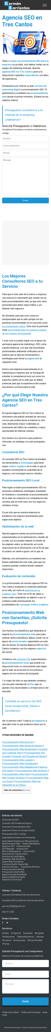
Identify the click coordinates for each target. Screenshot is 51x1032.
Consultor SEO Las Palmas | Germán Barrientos (23, 900)
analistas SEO (24, 659)
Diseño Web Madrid (31, 844)
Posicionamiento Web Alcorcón (17, 742)
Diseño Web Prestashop (12, 861)
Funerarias (28, 933)
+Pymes (5, 944)
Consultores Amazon (30, 867)
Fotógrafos (16, 933)
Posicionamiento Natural (13, 869)
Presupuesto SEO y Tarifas (14, 834)
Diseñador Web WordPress (14, 859)
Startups (40, 937)
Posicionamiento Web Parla (16, 774)
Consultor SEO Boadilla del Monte (28, 756)
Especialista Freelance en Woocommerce (20, 841)
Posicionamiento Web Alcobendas (19, 749)
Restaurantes (9, 937)
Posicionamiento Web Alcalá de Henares (22, 745)
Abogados (39, 933)
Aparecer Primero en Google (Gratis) (18, 830)
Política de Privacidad (30, 1012)
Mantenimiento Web (11, 844)
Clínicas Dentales (34, 940)
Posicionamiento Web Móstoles (31, 770)
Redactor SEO (8, 846)
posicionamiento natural (14, 326)
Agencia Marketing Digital (13, 877)
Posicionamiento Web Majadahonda (20, 767)
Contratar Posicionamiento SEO (16, 827)
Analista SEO (22, 849)
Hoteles (5, 933)
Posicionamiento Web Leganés (17, 760)
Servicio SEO (29, 851)
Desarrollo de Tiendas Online (15, 854)
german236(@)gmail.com (13, 906)
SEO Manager (8, 849)
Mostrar (26, 790)
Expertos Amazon (10, 867)
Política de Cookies (10, 1012)
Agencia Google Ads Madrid (14, 874)
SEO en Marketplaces (11, 851)
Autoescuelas (19, 940)
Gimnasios (6, 940)
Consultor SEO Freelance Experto (17, 823)
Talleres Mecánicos (25, 937)
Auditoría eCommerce (12, 879)
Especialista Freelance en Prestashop (18, 837)
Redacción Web (23, 846)
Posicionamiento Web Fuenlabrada (19, 763)
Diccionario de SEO (10, 820)
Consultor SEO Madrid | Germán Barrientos (21, 895)
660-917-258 (8, 912)
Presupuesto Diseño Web (13, 872)
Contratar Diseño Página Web (15, 864)
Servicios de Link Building (13, 856)
